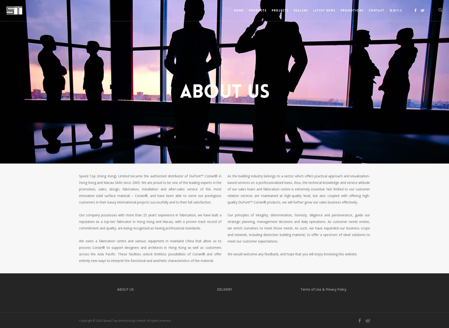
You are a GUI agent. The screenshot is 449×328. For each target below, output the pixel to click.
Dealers (301, 10)
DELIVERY (224, 289)
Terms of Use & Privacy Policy (323, 289)
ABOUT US (125, 289)
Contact (376, 10)
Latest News (324, 10)
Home (239, 10)
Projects (280, 10)
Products (258, 10)
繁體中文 (396, 10)
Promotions (352, 10)
